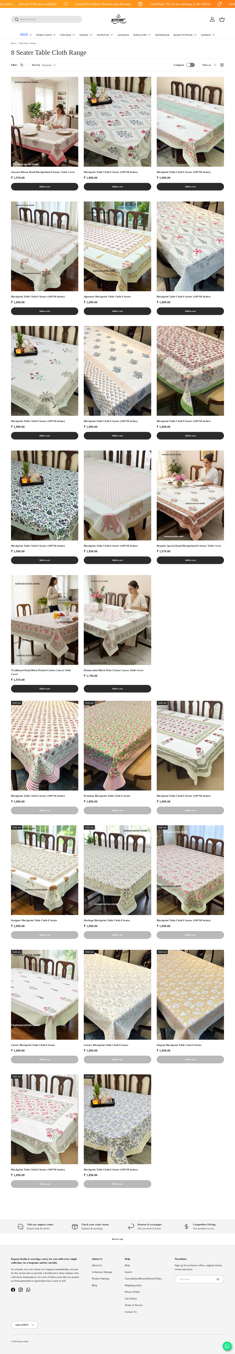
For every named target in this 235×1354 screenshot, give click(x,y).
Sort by (36, 65)
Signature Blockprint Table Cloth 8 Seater (107, 296)
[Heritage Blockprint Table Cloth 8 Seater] (117, 870)
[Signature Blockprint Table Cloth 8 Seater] (117, 246)
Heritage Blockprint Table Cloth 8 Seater (107, 920)
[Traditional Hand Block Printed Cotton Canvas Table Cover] (44, 620)
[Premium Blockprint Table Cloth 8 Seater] (117, 746)
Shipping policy (133, 1285)
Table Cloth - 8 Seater (27, 43)
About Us (97, 1265)
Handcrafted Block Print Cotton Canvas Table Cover (114, 670)
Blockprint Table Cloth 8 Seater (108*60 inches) (111, 172)
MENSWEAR (162, 35)
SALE (24, 34)
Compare (179, 65)
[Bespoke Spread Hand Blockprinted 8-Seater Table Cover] (190, 495)
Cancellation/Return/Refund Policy (143, 1278)
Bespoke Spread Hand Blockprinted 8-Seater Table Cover (189, 545)
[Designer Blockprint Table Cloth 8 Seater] (44, 870)
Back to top (117, 1239)
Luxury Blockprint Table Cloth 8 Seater (106, 1045)
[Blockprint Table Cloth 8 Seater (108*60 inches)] (117, 122)
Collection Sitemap (102, 1272)
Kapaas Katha (23, 1341)
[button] (222, 19)
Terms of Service (134, 1305)
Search (128, 1272)
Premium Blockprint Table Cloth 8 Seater (107, 795)
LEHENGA (123, 35)
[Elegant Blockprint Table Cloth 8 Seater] (190, 995)
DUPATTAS (103, 35)
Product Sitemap (100, 1278)
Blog (94, 1285)
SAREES (83, 35)
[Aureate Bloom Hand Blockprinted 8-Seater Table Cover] (44, 122)
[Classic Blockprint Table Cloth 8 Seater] (44, 995)
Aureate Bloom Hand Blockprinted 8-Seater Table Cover (43, 172)
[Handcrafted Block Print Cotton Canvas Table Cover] (117, 620)
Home (13, 43)
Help (127, 1265)
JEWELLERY (140, 35)
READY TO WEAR (183, 35)
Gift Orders (131, 1298)
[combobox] (46, 19)
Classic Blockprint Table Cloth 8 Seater (33, 1045)
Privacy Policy (132, 1291)
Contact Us (131, 1311)
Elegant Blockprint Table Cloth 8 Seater (179, 1045)
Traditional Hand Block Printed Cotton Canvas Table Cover (41, 672)
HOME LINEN (44, 35)
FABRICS (206, 35)
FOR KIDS (65, 35)
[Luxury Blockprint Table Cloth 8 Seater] (117, 995)
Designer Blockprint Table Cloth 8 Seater (34, 920)
